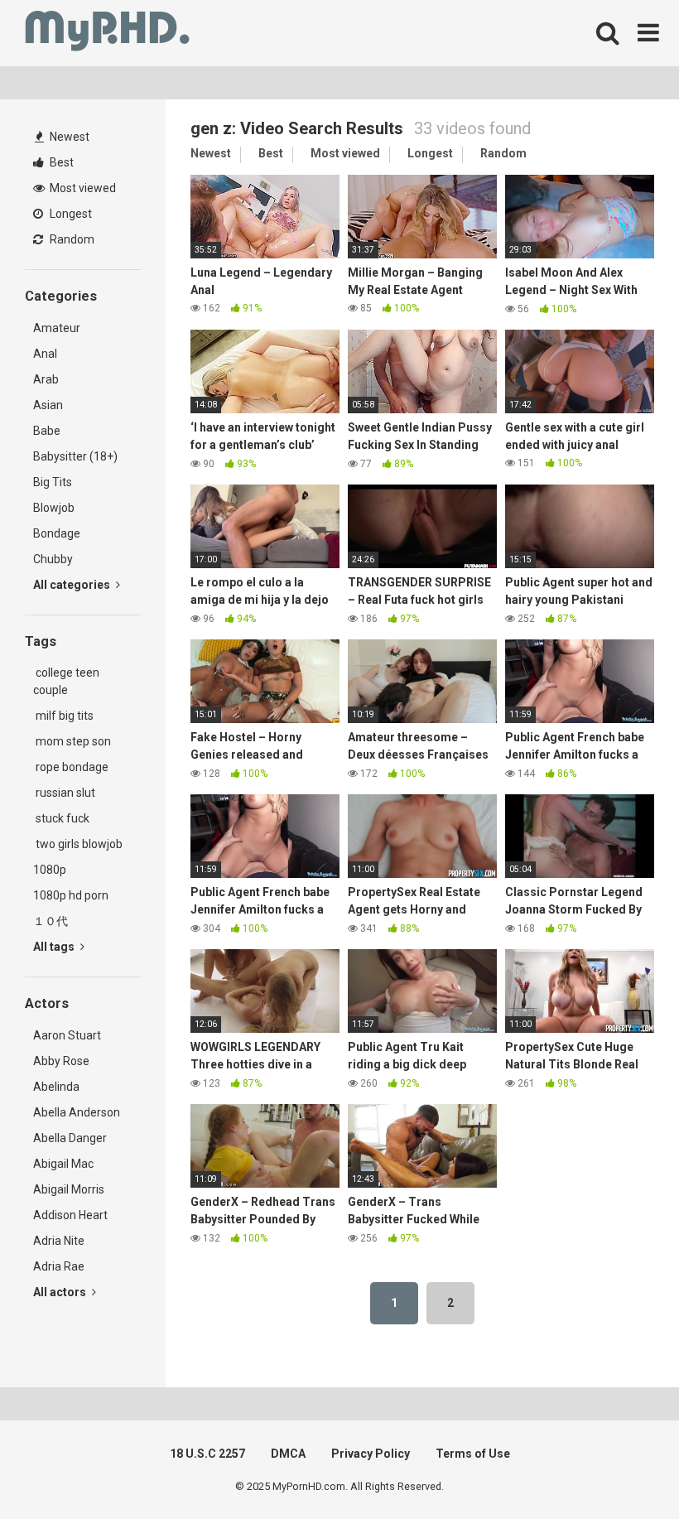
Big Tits (52, 482)
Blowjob (54, 507)
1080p (49, 869)
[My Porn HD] (107, 33)
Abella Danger (70, 1138)
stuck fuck (61, 818)
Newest (68, 136)
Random (70, 239)
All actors (61, 1292)
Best (60, 162)
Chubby (53, 559)
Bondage (56, 533)
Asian (48, 405)
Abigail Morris (68, 1189)
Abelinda (56, 1086)
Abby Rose (61, 1061)
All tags (55, 946)
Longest (69, 213)
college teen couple (66, 681)
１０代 (50, 921)
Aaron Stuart (67, 1035)
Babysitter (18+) (75, 456)
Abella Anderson (76, 1112)
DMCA (288, 1453)
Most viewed (81, 188)
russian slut (64, 792)
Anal (45, 353)
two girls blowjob (78, 844)
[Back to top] (623, 1469)
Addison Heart (70, 1215)
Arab (46, 379)
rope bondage (70, 767)
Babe (46, 430)
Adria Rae (58, 1266)
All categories (73, 584)
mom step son (72, 741)
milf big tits (63, 715)
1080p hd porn (70, 895)
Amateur (56, 328)
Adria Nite (58, 1240)
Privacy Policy (370, 1453)
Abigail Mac (63, 1163)
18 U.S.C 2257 (207, 1453)
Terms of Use (473, 1453)
